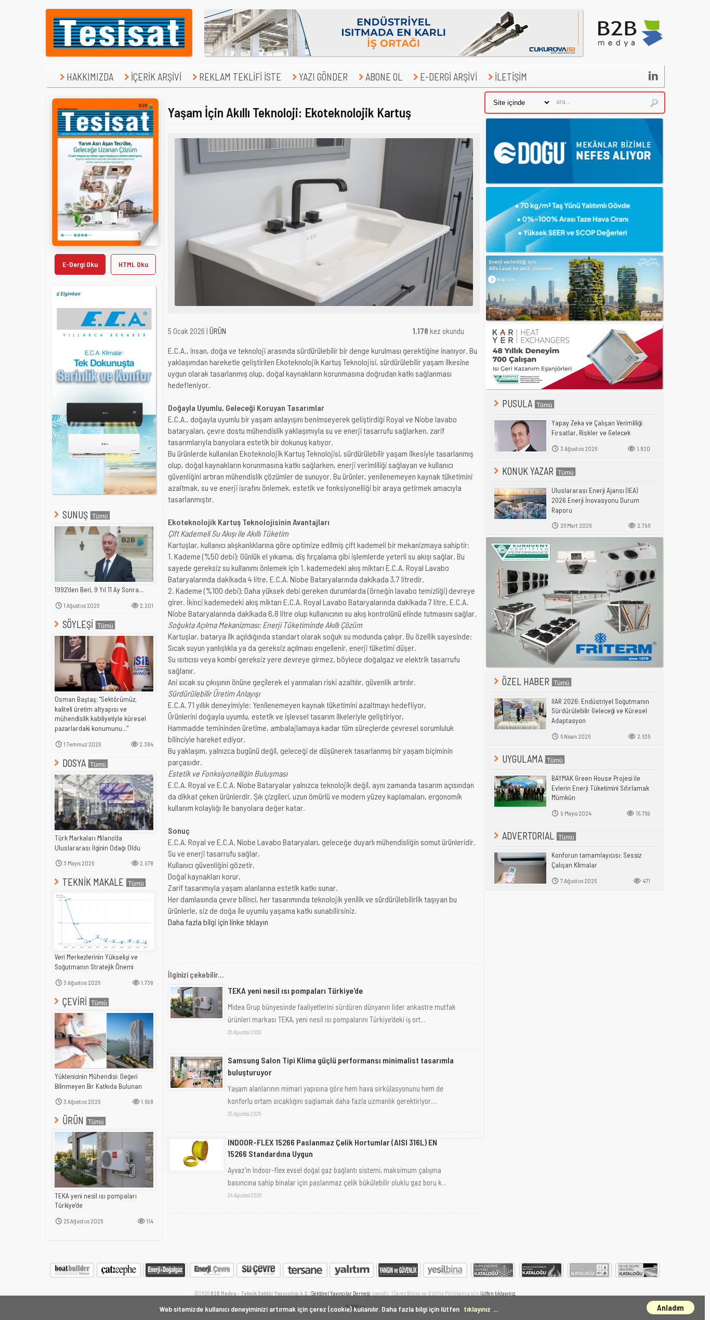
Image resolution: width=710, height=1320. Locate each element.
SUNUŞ (75, 515)
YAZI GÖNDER (323, 77)
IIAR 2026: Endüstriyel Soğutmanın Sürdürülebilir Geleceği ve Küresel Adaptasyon (600, 711)
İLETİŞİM (511, 77)
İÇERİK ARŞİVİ (156, 77)
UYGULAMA (522, 759)
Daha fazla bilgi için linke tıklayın (218, 922)
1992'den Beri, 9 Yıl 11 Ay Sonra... (99, 589)
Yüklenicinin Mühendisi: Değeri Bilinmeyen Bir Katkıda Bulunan (98, 1081)
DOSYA (74, 763)
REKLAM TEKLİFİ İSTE (240, 77)
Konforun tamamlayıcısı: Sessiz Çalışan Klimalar (596, 860)
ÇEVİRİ (74, 1001)
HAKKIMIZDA (90, 77)
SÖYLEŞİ (77, 624)
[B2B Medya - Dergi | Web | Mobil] (630, 53)
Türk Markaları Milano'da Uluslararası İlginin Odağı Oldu (97, 843)
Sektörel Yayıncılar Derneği (341, 1293)
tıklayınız (477, 1308)
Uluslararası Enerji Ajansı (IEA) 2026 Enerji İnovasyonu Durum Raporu (595, 500)
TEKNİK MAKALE (93, 882)
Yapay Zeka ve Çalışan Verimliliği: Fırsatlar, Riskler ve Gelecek (597, 428)
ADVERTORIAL (528, 836)
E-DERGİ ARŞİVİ (448, 77)
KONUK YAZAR (528, 471)
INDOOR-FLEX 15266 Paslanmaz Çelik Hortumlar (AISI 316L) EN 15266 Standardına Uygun (332, 1147)
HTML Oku (133, 264)
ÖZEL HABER (525, 681)
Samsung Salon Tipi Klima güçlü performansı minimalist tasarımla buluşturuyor (341, 1065)
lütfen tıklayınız (497, 1293)
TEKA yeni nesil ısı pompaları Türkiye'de (96, 1201)
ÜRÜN (73, 1120)
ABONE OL (383, 77)
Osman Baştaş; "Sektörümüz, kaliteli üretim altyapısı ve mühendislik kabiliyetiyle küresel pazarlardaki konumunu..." (100, 713)
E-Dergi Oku (80, 264)
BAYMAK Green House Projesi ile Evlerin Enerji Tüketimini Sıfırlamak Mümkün (600, 788)
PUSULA (517, 403)
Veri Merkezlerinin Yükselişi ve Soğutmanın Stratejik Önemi (96, 962)
